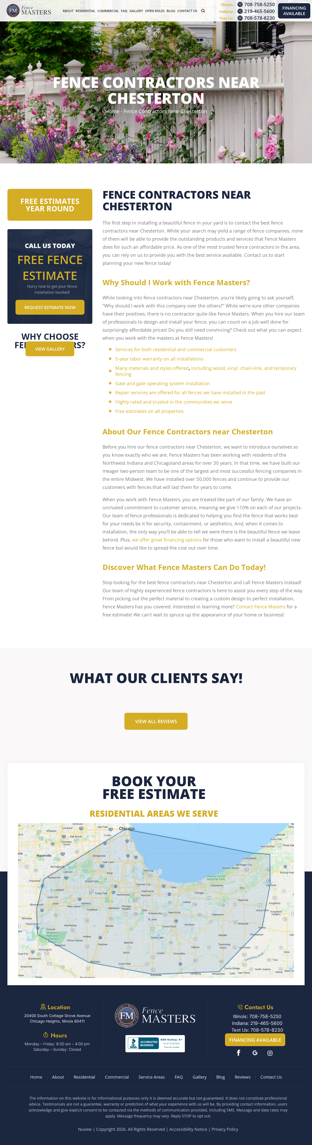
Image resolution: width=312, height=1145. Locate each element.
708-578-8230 (259, 18)
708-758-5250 (259, 4)
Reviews (243, 1077)
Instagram (270, 1053)
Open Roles (154, 11)
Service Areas (152, 1077)
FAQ (124, 11)
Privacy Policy (225, 1129)
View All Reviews (156, 721)
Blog (171, 11)
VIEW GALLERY (50, 349)
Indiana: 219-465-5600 (257, 1023)
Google (255, 1053)
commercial (199, 349)
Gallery (136, 11)
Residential (85, 11)
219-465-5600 (259, 11)
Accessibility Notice (188, 1129)
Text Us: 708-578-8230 (257, 1030)
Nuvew (85, 1129)
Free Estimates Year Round (49, 204)
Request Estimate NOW (50, 307)
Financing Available (294, 10)
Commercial (108, 11)
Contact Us (187, 11)
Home (36, 1077)
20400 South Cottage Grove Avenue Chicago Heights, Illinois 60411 (57, 1018)
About (68, 11)
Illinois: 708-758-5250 (257, 1016)
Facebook (239, 1053)
